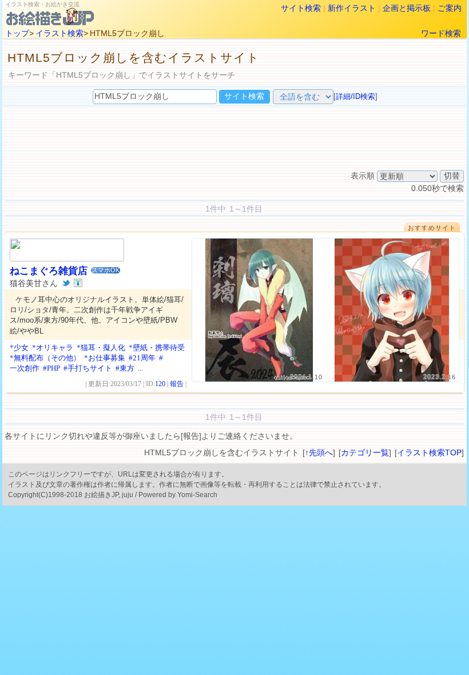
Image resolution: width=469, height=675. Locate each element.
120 (160, 384)
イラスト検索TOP (429, 452)
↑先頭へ (319, 452)
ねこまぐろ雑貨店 (49, 270)
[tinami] (78, 283)
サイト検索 (301, 8)
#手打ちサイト (87, 368)
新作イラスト (352, 8)
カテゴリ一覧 (365, 452)
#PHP (51, 368)
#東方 (125, 368)
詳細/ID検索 (355, 96)
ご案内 (450, 8)
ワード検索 (441, 33)
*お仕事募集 (104, 358)
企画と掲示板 (407, 8)
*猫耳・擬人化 (101, 347)
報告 (177, 384)
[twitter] (66, 283)
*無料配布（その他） (45, 358)
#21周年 (142, 358)
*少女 (19, 347)
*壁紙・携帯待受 (157, 347)
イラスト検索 (59, 33)
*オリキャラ (52, 347)
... (140, 368)
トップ (17, 33)
